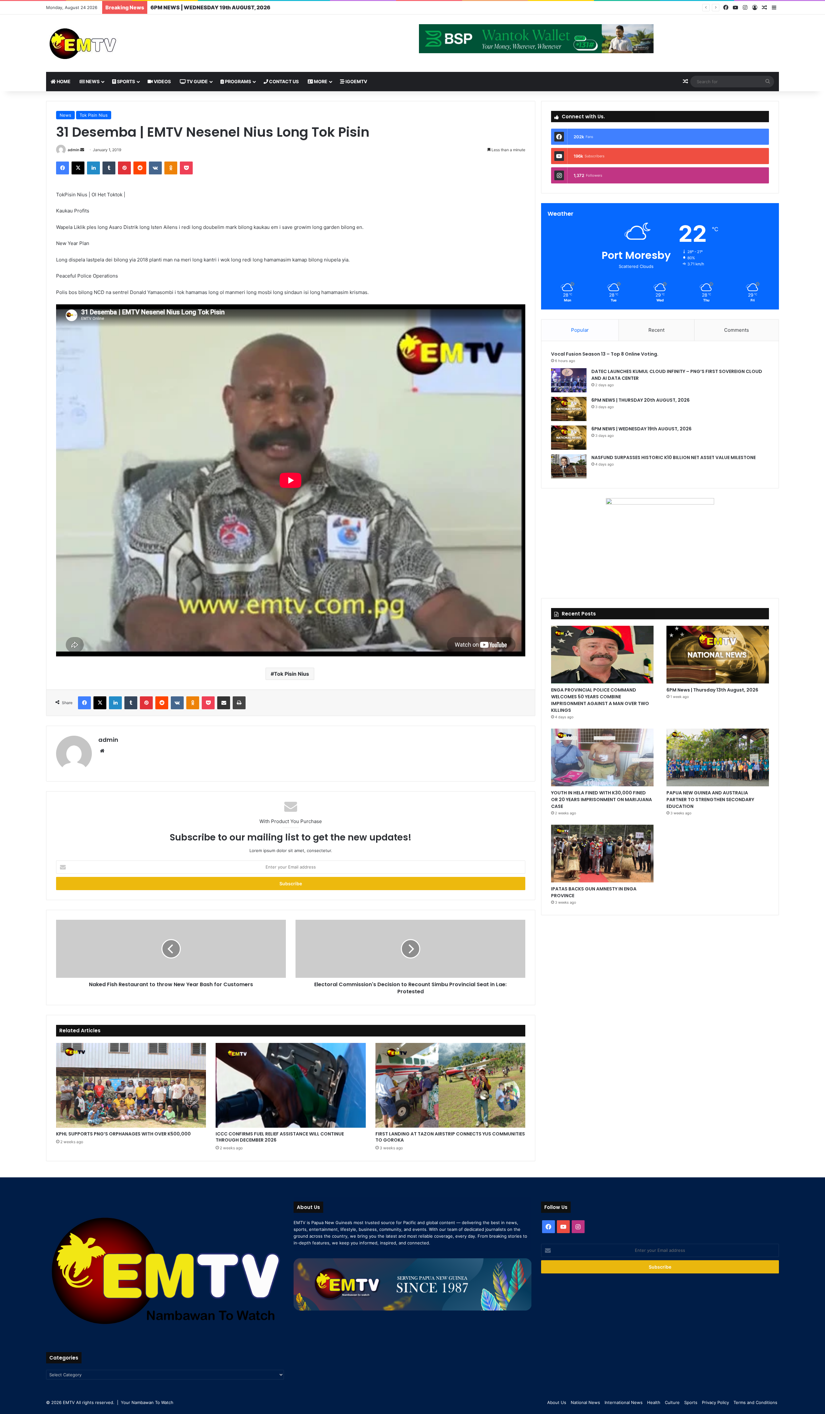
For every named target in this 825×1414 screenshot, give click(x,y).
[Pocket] (186, 168)
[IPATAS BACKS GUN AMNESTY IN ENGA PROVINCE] (602, 853)
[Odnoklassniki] (170, 168)
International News (624, 1402)
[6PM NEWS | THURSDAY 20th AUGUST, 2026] (569, 409)
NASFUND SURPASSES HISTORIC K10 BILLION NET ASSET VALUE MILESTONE (250, 7)
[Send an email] (82, 149)
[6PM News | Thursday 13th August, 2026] (717, 654)
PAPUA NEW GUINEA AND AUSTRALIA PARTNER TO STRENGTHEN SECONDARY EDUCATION (710, 800)
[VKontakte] (155, 168)
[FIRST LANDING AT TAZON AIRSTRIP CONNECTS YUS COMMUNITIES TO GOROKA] (450, 1085)
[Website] (102, 751)
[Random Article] (764, 7)
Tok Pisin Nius (94, 115)
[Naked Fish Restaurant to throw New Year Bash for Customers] (171, 949)
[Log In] (755, 7)
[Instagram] (745, 7)
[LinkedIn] (93, 168)
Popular (580, 330)
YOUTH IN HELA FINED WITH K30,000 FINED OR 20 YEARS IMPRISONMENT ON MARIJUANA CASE (601, 800)
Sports (125, 81)
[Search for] (767, 81)
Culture (672, 1402)
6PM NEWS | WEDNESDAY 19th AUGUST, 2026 (642, 429)
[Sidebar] (774, 7)
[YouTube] (735, 7)
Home (63, 81)
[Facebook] (726, 7)
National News (585, 1402)
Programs (237, 81)
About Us (556, 1402)
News (92, 81)
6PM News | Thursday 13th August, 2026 (712, 690)
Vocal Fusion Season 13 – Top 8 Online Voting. (604, 354)
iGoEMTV (356, 81)
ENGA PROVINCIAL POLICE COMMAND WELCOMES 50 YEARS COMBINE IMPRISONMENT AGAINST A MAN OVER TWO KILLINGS (600, 700)
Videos (162, 81)
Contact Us (283, 81)
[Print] (239, 702)
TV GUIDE (197, 81)
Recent (656, 330)
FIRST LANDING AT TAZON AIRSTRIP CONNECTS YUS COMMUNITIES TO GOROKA (450, 1137)
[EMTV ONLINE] (104, 43)
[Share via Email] (223, 702)
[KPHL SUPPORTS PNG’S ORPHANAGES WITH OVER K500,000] (131, 1085)
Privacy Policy (715, 1402)
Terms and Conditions (755, 1402)
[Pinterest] (124, 168)
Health (653, 1402)
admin (73, 149)
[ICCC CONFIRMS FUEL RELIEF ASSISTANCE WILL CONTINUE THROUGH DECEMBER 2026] (290, 1085)
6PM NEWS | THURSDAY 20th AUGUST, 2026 (641, 400)
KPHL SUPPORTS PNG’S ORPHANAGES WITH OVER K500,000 (123, 1134)
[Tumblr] (108, 168)
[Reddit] (139, 168)
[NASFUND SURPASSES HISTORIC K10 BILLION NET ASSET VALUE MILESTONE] (569, 466)
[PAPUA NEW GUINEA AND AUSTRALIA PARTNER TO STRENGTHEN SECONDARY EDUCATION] (717, 757)
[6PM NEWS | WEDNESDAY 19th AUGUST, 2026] (569, 438)
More (320, 81)
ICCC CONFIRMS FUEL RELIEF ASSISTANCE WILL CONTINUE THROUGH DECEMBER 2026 (280, 1137)
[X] (78, 168)
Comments (736, 330)
